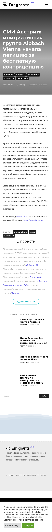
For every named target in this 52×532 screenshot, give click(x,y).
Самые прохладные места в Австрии (32, 320)
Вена (32, 232)
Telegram (42, 281)
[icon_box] (10, 472)
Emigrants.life (32, 265)
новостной (21, 216)
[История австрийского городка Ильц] (10, 363)
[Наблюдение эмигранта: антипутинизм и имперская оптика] (10, 381)
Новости (9, 79)
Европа (20, 75)
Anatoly (21, 85)
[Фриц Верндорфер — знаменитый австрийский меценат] (10, 344)
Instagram (17, 285)
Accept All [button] (28, 525)
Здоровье (33, 75)
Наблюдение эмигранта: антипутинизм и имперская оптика (31, 379)
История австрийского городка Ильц (34, 358)
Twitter (26, 285)
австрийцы (20, 232)
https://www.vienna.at (33, 220)
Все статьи (24, 325)
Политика (22, 79)
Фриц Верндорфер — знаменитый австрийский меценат (33, 340)
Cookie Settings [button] (12, 525)
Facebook (7, 285)
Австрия (8, 75)
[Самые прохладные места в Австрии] (10, 325)
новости (9, 236)
